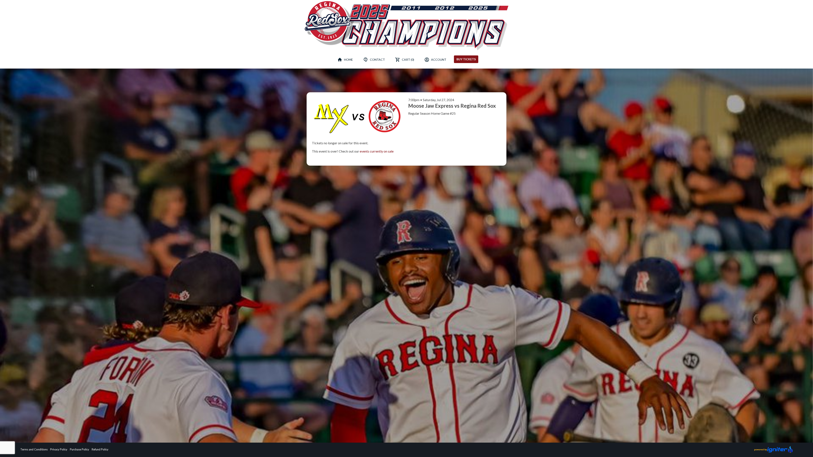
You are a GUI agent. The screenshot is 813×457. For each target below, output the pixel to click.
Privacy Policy (58, 449)
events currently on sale (377, 151)
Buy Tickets (466, 59)
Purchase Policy (79, 449)
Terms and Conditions (34, 449)
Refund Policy (100, 449)
